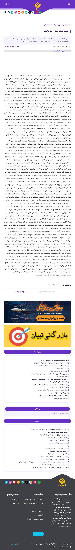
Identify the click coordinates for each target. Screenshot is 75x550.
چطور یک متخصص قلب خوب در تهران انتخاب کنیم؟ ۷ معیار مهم (49, 379)
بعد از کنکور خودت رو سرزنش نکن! (57, 371)
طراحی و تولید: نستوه (10, 544)
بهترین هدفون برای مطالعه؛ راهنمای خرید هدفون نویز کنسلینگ (49, 374)
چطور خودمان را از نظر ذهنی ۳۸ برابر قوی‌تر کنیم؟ (53, 435)
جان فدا (64, 446)
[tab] (37, 352)
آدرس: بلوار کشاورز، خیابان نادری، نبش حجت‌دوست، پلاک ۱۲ (33, 503)
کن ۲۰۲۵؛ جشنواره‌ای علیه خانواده (57, 438)
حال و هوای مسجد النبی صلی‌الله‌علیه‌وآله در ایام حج (52, 465)
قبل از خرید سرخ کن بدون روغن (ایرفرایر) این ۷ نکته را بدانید (50, 363)
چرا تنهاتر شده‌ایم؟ (61, 376)
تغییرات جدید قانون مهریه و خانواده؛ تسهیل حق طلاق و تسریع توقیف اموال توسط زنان (43, 462)
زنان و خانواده (57, 25)
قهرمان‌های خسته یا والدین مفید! (57, 454)
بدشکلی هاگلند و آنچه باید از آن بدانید (56, 459)
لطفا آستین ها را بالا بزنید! (55, 31)
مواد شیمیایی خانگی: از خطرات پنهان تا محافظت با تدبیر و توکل (49, 467)
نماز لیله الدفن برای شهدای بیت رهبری (56, 448)
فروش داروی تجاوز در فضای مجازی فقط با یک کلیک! (53, 457)
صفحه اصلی (67, 25)
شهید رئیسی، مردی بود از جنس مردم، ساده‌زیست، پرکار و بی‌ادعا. (49, 429)
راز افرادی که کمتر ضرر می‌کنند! (58, 440)
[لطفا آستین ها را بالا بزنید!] (37, 51)
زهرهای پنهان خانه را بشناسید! (58, 451)
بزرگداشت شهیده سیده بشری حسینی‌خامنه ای (54, 360)
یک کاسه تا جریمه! (62, 368)
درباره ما (14, 503)
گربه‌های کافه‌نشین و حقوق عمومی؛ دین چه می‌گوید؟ (52, 395)
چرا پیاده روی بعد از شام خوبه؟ (58, 393)
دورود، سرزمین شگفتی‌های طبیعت (57, 443)
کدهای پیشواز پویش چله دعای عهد (57, 432)
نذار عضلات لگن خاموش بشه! (58, 382)
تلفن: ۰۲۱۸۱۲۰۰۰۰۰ (35, 511)
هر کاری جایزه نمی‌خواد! (60, 398)
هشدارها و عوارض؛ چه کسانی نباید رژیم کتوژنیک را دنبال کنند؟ (50, 385)
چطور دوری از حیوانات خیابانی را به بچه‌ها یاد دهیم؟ (53, 366)
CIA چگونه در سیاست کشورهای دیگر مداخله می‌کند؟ (52, 390)
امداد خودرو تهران (64, 413)
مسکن (54, 285)
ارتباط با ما (14, 499)
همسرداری (47, 25)
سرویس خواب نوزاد (53, 413)
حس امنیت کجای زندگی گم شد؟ (58, 387)
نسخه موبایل (38, 534)
